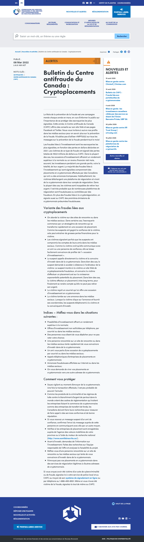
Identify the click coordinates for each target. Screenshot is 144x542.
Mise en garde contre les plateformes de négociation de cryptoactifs (116, 145)
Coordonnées (124, 3)
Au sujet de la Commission (112, 23)
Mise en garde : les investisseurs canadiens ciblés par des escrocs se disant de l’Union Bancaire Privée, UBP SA (117, 113)
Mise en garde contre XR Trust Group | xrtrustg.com (116, 130)
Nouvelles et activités (29, 51)
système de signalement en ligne (81, 477)
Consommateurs (32, 23)
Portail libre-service (121, 13)
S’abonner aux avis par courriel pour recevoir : (117, 170)
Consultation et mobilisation (72, 23)
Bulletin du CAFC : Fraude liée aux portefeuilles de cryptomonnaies (114, 96)
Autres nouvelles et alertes (117, 157)
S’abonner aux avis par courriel (112, 527)
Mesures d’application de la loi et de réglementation (91, 23)
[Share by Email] (129, 51)
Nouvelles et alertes (76, 11)
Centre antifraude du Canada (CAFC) (24, 78)
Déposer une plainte (23, 511)
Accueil (17, 51)
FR (22, 3)
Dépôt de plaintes (107, 3)
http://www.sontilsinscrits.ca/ (62, 438)
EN (16, 3)
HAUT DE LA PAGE (123, 503)
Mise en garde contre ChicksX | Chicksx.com (116, 82)
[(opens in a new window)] (83, 3)
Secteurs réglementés (52, 23)
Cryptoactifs (18, 75)
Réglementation (100, 11)
